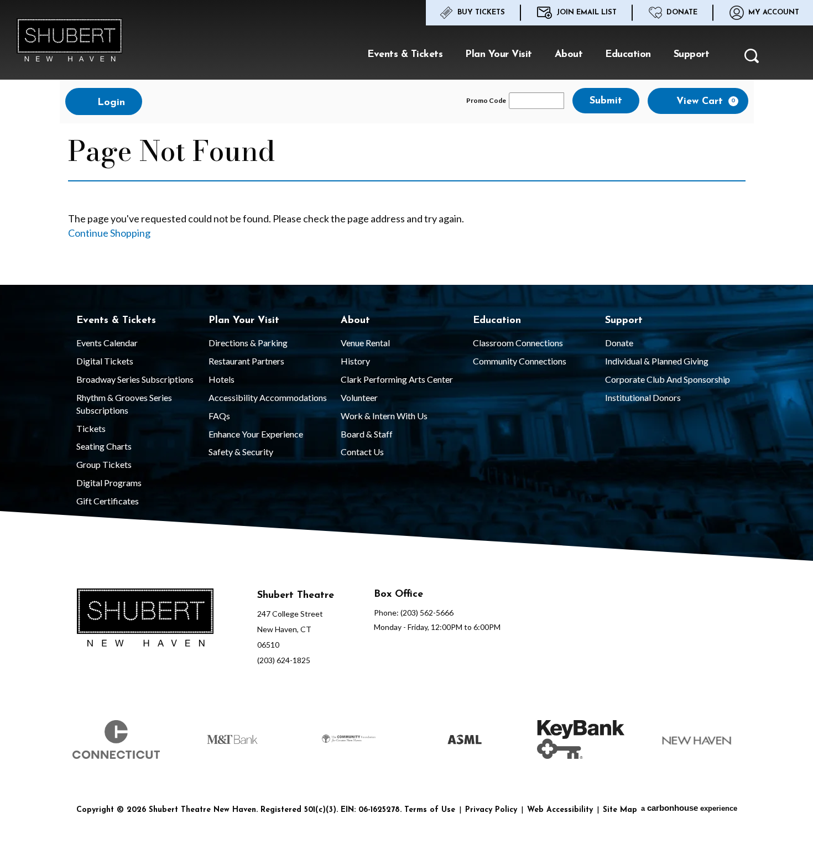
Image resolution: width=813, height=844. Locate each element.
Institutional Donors (643, 397)
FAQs (219, 415)
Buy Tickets (481, 12)
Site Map (620, 810)
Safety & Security (241, 451)
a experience (689, 808)
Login (109, 103)
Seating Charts (104, 446)
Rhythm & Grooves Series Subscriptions (124, 403)
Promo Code (486, 100)
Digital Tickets (104, 361)
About (569, 55)
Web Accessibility (560, 810)
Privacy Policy (491, 810)
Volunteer (359, 397)
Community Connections (519, 361)
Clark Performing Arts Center (397, 379)
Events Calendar (107, 342)
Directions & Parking (248, 342)
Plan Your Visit (498, 55)
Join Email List (586, 12)
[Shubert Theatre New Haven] (69, 39)
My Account (773, 12)
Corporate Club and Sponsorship (667, 379)
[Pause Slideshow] (740, 713)
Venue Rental (365, 342)
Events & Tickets (404, 55)
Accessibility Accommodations (268, 397)
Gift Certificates (107, 501)
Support (692, 55)
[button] (751, 59)
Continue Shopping (109, 233)
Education (628, 55)
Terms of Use (429, 810)
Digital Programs (109, 482)
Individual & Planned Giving (656, 361)
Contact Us (362, 451)
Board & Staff (367, 434)
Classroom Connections (518, 342)
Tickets (91, 428)
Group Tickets (104, 464)
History (355, 361)
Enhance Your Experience (256, 434)
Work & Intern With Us (384, 415)
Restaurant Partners (246, 361)
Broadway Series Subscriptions (135, 379)
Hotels (221, 379)
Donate (681, 12)
